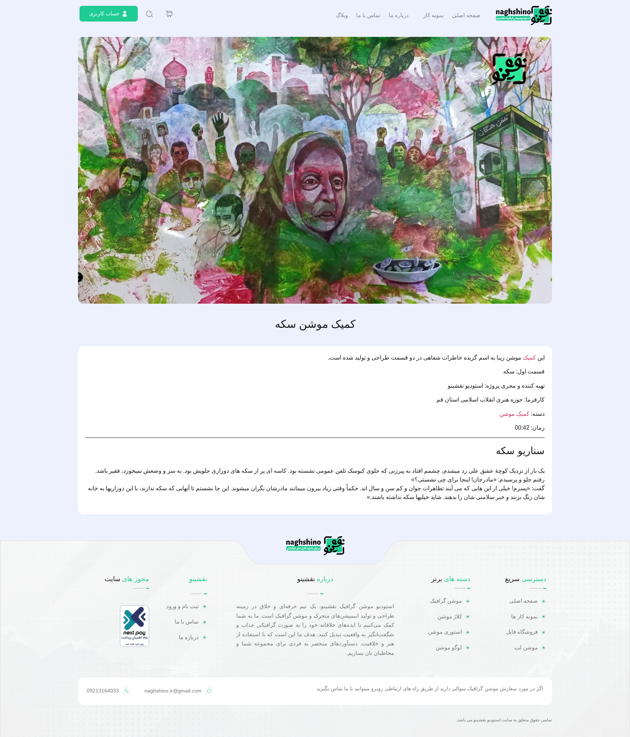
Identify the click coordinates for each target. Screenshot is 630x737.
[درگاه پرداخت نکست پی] (134, 645)
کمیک (529, 357)
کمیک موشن (514, 414)
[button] (315, 170)
